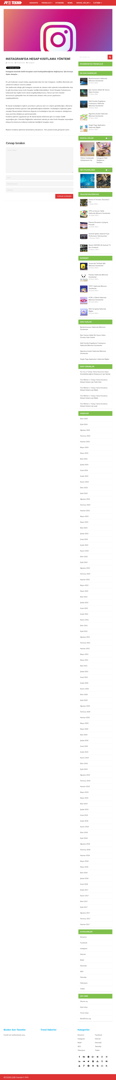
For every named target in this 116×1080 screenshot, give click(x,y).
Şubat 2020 (84, 740)
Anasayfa (33, 3)
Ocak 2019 (84, 815)
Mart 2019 (83, 804)
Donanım (83, 937)
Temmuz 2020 (85, 712)
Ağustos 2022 (85, 568)
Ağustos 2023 (85, 499)
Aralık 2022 (84, 545)
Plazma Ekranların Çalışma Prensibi (98, 223)
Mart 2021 (83, 666)
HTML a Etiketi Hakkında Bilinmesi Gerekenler (97, 299)
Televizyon (84, 983)
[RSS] (106, 1066)
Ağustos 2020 (85, 706)
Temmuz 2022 (85, 574)
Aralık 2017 (84, 890)
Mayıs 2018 (84, 861)
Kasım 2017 (84, 896)
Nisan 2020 (84, 729)
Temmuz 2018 (85, 850)
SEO (81, 971)
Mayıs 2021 (84, 654)
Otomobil (59, 3)
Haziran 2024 (85, 442)
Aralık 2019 (84, 752)
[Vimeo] (93, 1061)
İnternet (83, 954)
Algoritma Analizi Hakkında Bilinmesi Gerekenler (98, 115)
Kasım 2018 (84, 827)
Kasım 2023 (84, 482)
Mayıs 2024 (84, 447)
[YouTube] (79, 1066)
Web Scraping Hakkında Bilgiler (97, 310)
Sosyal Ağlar (82, 3)
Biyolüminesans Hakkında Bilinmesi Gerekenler (98, 80)
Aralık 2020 (84, 683)
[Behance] (84, 1057)
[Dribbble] (106, 1057)
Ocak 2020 (84, 746)
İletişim (96, 3)
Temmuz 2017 (85, 919)
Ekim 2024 (84, 419)
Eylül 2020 (84, 700)
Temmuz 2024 (85, 436)
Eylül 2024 (84, 424)
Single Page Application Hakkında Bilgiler (97, 126)
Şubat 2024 (84, 465)
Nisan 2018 (84, 867)
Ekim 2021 (84, 625)
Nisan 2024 (84, 453)
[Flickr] (88, 1057)
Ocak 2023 (84, 539)
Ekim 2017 (84, 901)
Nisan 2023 (84, 522)
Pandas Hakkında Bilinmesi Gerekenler (98, 276)
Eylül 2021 (84, 631)
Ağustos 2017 (85, 913)
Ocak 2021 (84, 677)
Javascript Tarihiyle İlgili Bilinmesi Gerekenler (97, 264)
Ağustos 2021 (85, 637)
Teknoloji (46, 3)
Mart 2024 (83, 459)
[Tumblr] (102, 1061)
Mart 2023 (83, 528)
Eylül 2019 (84, 769)
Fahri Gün (10, 63)
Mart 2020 (83, 735)
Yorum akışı (84, 1013)
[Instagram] (102, 1057)
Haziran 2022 (85, 579)
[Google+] (93, 1057)
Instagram (31, 63)
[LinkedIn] (79, 1061)
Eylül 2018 (84, 838)
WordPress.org (85, 1018)
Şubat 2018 (84, 878)
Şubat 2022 (84, 602)
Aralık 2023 (84, 476)
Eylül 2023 (84, 493)
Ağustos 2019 (85, 775)
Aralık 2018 (84, 821)
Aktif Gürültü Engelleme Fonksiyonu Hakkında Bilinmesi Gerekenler (97, 103)
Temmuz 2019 (85, 781)
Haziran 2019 (85, 786)
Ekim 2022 (84, 556)
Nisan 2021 (84, 660)
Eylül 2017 (84, 907)
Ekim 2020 (84, 694)
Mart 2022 (83, 597)
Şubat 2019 (84, 809)
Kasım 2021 (84, 620)
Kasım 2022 (84, 551)
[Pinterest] (97, 1057)
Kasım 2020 (84, 689)
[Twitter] (88, 1061)
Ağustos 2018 (85, 844)
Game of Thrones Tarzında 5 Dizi (99, 201)
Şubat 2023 (84, 533)
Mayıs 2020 (84, 723)
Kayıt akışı (84, 1007)
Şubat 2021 (84, 671)
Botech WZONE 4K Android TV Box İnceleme (100, 246)
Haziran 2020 (85, 717)
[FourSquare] (84, 1066)
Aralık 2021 (84, 614)
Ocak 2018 (84, 884)
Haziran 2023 (85, 510)
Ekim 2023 (84, 488)
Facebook (83, 943)
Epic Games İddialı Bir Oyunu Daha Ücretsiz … (99, 91)
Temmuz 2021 (85, 643)
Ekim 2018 (84, 832)
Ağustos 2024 (85, 430)
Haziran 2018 (85, 855)
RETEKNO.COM (9, 1077)
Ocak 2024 (84, 470)
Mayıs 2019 (84, 792)
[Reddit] (88, 1066)
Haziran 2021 (85, 648)
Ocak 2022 (84, 608)
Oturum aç (84, 1001)
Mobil (70, 3)
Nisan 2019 (84, 798)
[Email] (102, 1066)
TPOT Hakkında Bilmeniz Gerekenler (98, 287)
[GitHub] (106, 1061)
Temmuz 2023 (85, 505)
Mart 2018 (83, 873)
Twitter (82, 989)
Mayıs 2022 (84, 585)
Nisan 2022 (84, 591)
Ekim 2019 (84, 763)
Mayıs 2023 (84, 516)
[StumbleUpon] (97, 1061)
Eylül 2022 (84, 562)
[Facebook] (79, 1057)
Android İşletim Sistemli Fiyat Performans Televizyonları (99, 235)
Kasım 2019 (84, 758)
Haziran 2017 (85, 924)
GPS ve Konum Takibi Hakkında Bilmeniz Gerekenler (99, 212)
